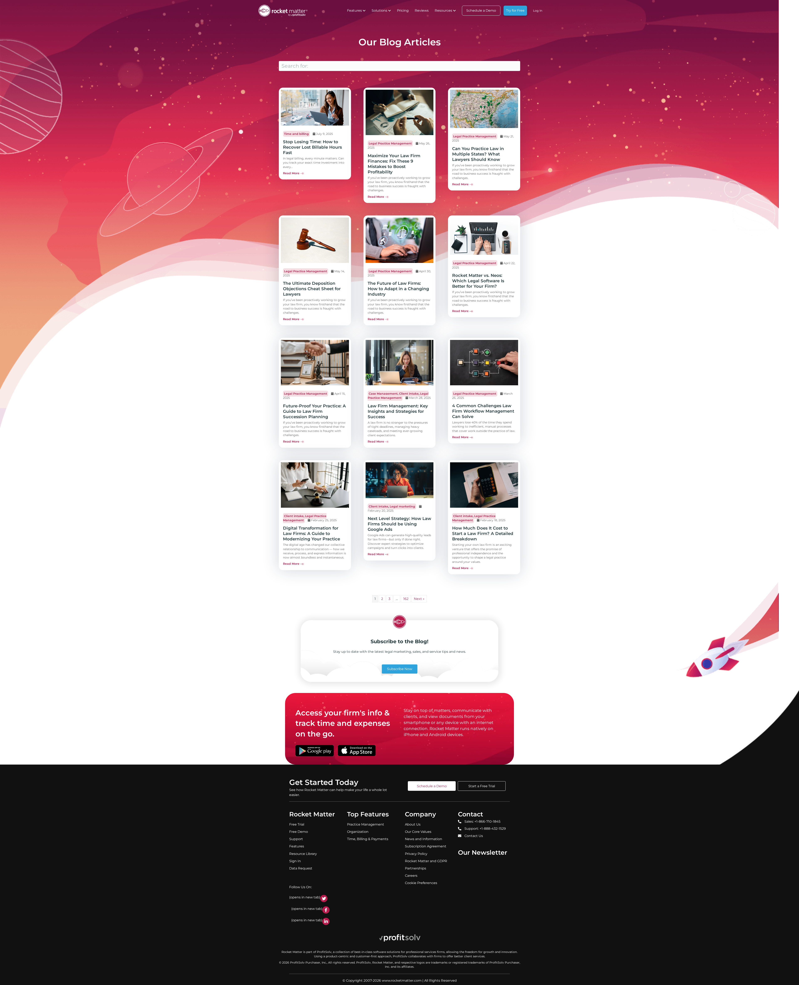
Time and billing (296, 134)
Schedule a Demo (481, 10)
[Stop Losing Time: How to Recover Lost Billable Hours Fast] (315, 107)
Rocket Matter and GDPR (426, 861)
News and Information (423, 839)
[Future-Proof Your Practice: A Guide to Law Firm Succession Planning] (315, 362)
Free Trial (296, 824)
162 (405, 599)
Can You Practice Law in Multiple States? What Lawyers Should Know (478, 154)
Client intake (409, 393)
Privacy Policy (416, 854)
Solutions (379, 10)
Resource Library (303, 854)
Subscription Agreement (425, 846)
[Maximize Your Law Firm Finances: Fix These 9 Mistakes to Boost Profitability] (400, 112)
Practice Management (365, 824)
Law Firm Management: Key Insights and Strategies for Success (398, 411)
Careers (411, 876)
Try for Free (515, 10)
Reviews (422, 10)
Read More (291, 173)
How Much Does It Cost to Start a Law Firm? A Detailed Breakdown (482, 533)
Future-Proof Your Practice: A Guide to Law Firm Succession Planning (314, 411)
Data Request (300, 868)
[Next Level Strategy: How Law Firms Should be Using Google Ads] (400, 480)
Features (354, 10)
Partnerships (415, 868)
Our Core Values (418, 832)
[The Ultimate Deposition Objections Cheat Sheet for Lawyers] (315, 240)
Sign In (295, 861)
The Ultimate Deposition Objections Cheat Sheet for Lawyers (312, 289)
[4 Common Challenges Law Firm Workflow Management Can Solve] (484, 362)
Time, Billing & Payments (367, 839)
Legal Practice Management (390, 143)
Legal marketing (402, 506)
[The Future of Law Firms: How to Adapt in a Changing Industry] (400, 240)
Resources (443, 10)
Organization (357, 832)
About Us (413, 824)
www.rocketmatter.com (402, 981)
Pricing (403, 10)
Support (296, 839)
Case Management (383, 393)
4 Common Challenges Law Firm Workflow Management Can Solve (483, 411)
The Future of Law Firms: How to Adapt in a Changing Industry (398, 289)
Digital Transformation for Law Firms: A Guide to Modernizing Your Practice (311, 533)
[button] (364, 10)
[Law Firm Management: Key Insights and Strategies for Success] (400, 362)
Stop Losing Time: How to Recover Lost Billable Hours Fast (312, 147)
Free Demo (298, 832)
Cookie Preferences (421, 883)
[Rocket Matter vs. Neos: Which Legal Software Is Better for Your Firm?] (484, 236)
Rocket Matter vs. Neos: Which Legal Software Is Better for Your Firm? (478, 281)
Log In (537, 10)
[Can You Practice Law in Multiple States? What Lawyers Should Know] (484, 109)
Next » (419, 599)
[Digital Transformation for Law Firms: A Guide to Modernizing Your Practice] (315, 485)
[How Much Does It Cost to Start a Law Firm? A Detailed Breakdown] (484, 485)
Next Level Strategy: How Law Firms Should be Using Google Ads (399, 524)
